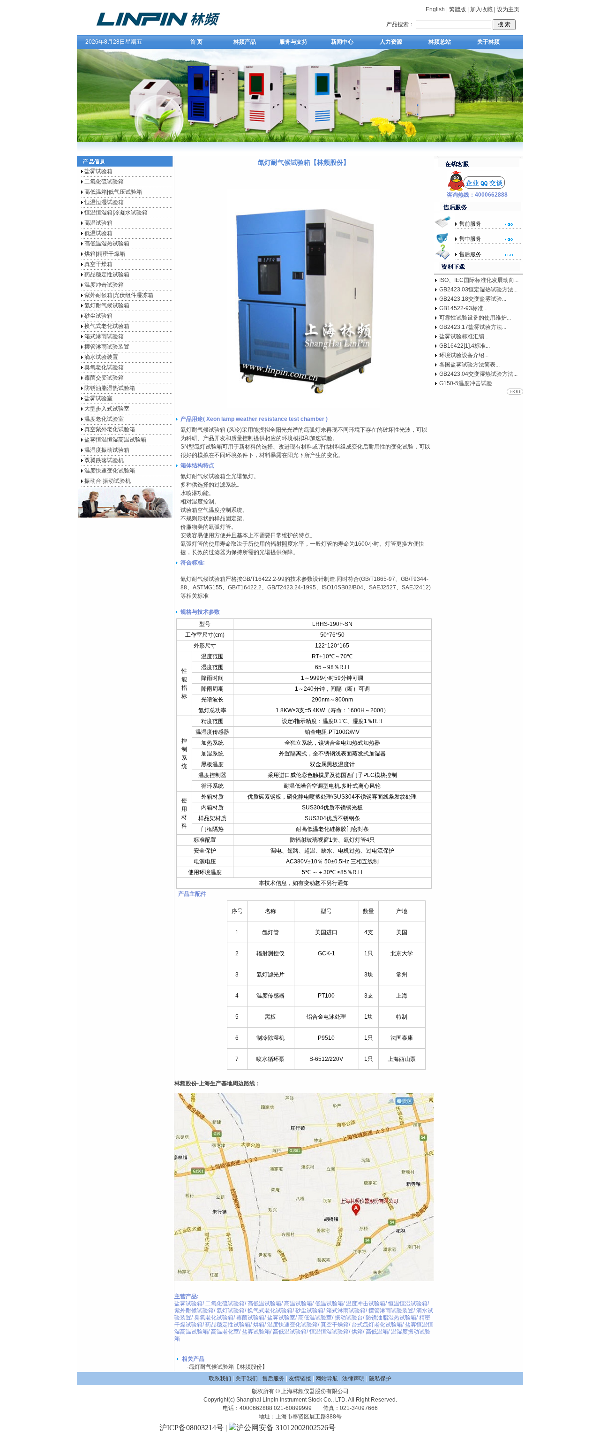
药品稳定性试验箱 (106, 274)
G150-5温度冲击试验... (467, 383)
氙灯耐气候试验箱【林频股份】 (228, 1367)
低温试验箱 (98, 233)
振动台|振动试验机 (107, 481)
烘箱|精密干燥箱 (104, 254)
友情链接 (300, 1378)
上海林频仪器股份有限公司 (315, 1391)
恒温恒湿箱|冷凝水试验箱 (116, 212)
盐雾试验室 (98, 398)
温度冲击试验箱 (104, 285)
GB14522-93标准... (463, 308)
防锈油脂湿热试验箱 (109, 388)
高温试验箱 (98, 223)
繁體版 (457, 9)
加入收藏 (481, 9)
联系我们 (220, 1378)
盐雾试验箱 (98, 171)
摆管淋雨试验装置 (106, 346)
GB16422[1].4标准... (464, 346)
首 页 (196, 41)
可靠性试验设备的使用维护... (475, 317)
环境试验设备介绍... (463, 355)
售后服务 (273, 1378)
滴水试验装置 (101, 357)
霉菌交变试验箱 (104, 377)
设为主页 (508, 9)
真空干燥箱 (98, 264)
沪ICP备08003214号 (191, 1428)
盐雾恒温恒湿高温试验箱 (115, 439)
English (435, 9)
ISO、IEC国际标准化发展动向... (478, 280)
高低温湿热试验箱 (106, 243)
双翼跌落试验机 (104, 460)
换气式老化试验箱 (106, 326)
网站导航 (326, 1378)
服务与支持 (293, 41)
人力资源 (391, 41)
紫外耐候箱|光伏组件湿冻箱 (118, 295)
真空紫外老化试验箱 (109, 429)
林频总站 (439, 41)
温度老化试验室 (104, 419)
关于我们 (246, 1378)
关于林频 (488, 41)
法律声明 (353, 1378)
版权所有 (263, 1391)
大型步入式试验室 (106, 408)
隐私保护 (380, 1378)
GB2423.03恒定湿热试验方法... (478, 289)
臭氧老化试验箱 (104, 367)
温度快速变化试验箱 (109, 470)
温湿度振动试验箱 (106, 450)
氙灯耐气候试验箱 (106, 305)
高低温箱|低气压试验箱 (113, 192)
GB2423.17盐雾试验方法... (472, 327)
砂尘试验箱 (98, 316)
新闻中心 (342, 41)
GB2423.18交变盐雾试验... (472, 299)
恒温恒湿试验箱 (104, 202)
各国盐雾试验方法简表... (469, 364)
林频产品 (244, 41)
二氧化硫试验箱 (104, 181)
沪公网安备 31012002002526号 (286, 1428)
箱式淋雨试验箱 (104, 336)
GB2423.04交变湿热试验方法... (478, 374)
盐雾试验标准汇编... (463, 336)
